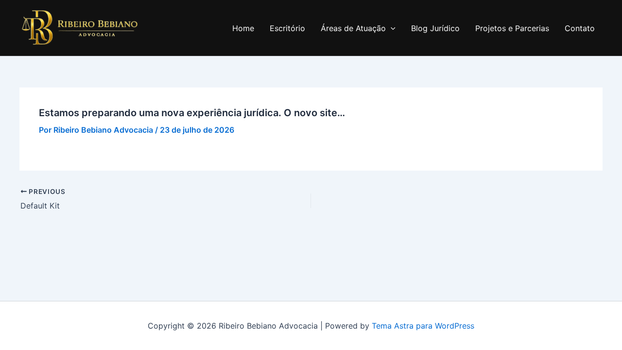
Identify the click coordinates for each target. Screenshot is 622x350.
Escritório (287, 28)
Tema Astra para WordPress (423, 326)
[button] (391, 28)
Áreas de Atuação (353, 28)
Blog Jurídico (435, 28)
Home (243, 28)
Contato (580, 28)
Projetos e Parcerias (512, 28)
